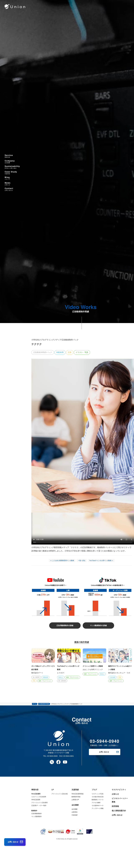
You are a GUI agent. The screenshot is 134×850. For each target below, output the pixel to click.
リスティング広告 (97, 794)
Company (10, 161)
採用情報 (115, 806)
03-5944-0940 (52, 756)
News (7, 183)
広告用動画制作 (36, 813)
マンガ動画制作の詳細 (98, 625)
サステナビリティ (119, 790)
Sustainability (12, 167)
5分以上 (60, 677)
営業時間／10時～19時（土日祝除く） (104, 742)
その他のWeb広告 (98, 797)
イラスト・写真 (82, 352)
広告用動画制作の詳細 (65, 625)
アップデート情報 (97, 808)
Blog (7, 178)
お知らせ (115, 794)
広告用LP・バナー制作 (38, 805)
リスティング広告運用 (38, 797)
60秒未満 (60, 352)
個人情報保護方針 (119, 811)
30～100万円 (62, 681)
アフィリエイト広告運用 (39, 802)
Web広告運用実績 (77, 794)
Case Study (11, 172)
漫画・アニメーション (45, 681)
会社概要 (74, 809)
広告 (69, 352)
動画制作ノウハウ (97, 799)
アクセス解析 (96, 802)
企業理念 (74, 812)
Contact (9, 189)
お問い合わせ (117, 815)
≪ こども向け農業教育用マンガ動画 (62, 560)
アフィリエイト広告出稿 (60, 794)
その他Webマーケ (98, 805)
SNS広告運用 (35, 799)
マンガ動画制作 (36, 816)
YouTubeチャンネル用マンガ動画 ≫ (101, 560)
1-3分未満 (112, 677)
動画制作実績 (76, 797)
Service (9, 156)
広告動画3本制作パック (42, 352)
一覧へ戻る (81, 560)
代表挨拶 (74, 815)
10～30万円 (36, 677)
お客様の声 (75, 799)
